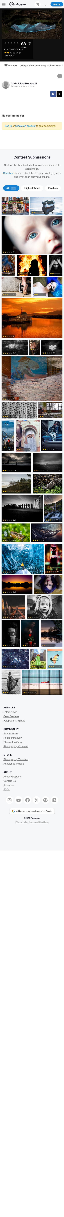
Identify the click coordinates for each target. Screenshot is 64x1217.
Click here (8, 173)
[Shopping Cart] (37, 4)
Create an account (25, 126)
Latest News (10, 712)
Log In (45, 4)
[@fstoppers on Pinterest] (45, 800)
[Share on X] (59, 94)
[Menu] (4, 4)
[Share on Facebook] (53, 94)
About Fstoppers (12, 776)
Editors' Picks (10, 733)
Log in (8, 126)
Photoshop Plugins (13, 763)
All (10, 188)
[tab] (11, 188)
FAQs (6, 789)
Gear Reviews (11, 716)
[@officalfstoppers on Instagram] (10, 800)
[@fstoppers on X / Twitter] (36, 800)
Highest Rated (32, 188)
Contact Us (9, 781)
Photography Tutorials (15, 759)
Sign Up (56, 4)
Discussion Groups (13, 742)
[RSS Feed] (54, 800)
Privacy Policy (21, 822)
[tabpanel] (32, 446)
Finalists (53, 188)
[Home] (17, 4)
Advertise (8, 785)
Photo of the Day (12, 737)
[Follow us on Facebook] (27, 800)
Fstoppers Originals (14, 720)
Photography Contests (15, 746)
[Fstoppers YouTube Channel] (18, 800)
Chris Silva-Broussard (24, 83)
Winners (11, 65)
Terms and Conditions (39, 822)
